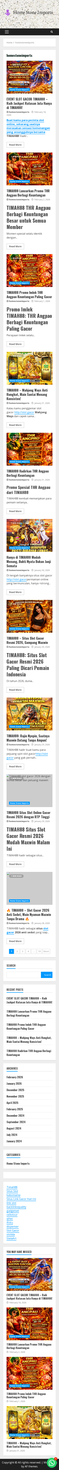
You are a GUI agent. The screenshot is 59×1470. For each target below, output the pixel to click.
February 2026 (15, 1077)
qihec (10, 1218)
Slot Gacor (13, 1230)
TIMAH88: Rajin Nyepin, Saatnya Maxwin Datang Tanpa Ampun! (29, 714)
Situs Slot (12, 1191)
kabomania (13, 1195)
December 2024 (15, 1116)
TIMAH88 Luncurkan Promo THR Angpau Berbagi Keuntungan (29, 169)
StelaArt (11, 1238)
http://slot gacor (24, 412)
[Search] (52, 32)
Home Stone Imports (19, 89)
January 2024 (14, 1141)
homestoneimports (19, 112)
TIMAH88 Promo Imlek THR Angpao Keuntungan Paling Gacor (29, 270)
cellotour (12, 1215)
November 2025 (15, 1096)
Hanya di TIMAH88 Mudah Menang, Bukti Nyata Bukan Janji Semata (29, 535)
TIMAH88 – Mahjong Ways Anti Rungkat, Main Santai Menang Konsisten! (29, 368)
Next (46, 951)
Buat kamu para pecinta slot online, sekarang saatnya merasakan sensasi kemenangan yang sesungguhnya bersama (28, 126)
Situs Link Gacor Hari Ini (21, 1199)
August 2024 (14, 1128)
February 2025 (15, 1109)
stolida (11, 1234)
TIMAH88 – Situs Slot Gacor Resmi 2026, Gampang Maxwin (29, 616)
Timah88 (12, 1187)
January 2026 (14, 1084)
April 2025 (12, 1103)
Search (11, 965)
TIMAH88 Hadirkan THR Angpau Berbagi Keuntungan (29, 449)
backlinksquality (16, 1207)
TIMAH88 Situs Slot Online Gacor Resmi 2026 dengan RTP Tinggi (29, 790)
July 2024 (12, 1135)
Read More (15, 144)
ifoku (10, 1222)
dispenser (13, 1226)
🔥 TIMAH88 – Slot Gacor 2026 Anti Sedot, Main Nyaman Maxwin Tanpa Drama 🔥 (29, 888)
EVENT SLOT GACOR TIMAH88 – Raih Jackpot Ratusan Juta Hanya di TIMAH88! (29, 77)
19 (39, 951)
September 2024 (16, 1122)
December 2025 (15, 1090)
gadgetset (13, 1211)
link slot (11, 1203)
